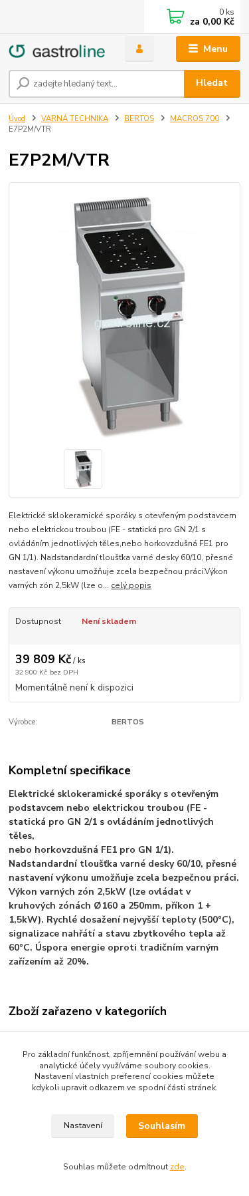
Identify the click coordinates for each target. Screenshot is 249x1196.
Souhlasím (161, 1126)
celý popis (131, 585)
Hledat (212, 82)
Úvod (17, 119)
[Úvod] (57, 49)
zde (177, 1166)
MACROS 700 (194, 119)
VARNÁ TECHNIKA (74, 119)
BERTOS (139, 119)
